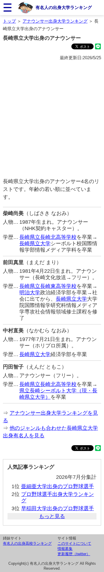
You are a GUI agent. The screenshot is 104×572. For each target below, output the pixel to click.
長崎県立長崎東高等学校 (48, 286)
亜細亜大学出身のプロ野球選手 (57, 486)
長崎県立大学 (35, 243)
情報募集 (65, 548)
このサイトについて (74, 543)
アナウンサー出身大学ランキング (55, 21)
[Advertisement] (52, 119)
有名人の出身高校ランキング (27, 543)
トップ (9, 21)
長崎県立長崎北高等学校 (48, 237)
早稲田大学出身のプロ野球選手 (57, 508)
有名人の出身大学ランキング (64, 7)
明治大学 (29, 292)
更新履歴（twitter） (73, 554)
